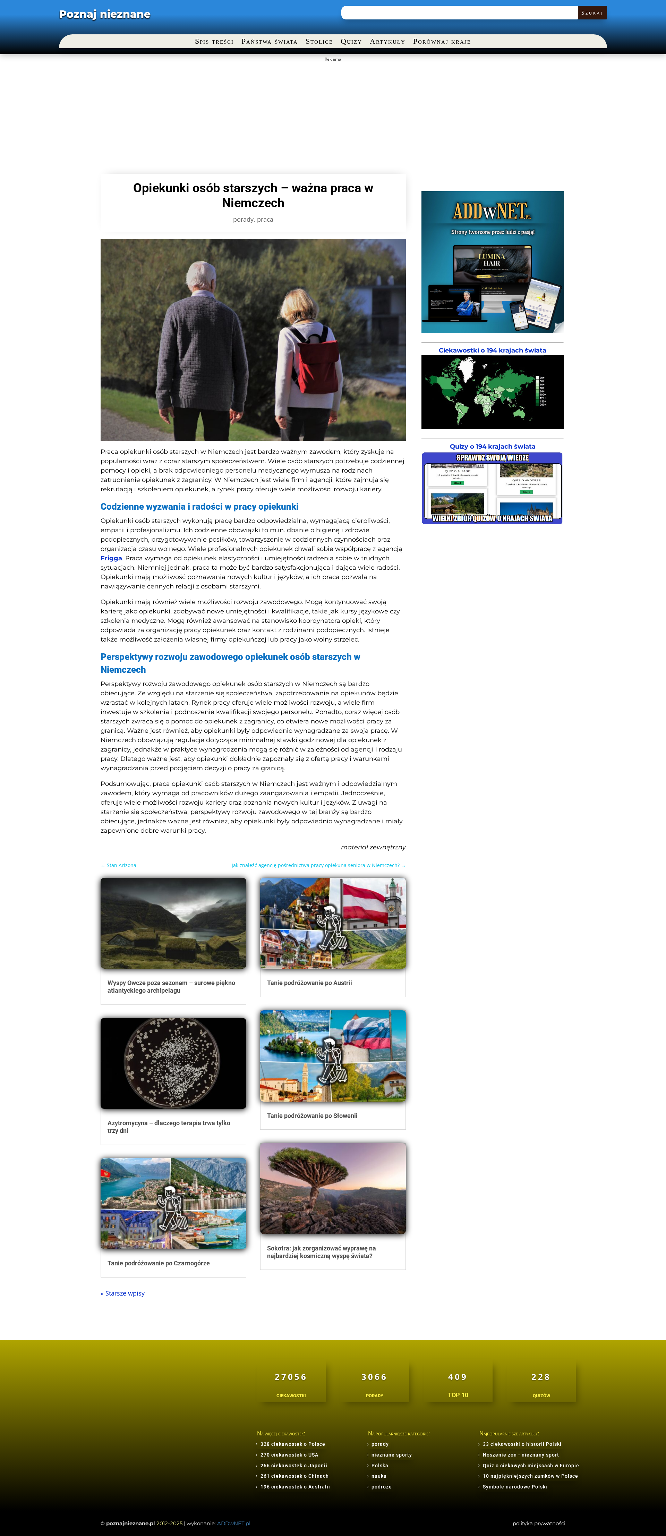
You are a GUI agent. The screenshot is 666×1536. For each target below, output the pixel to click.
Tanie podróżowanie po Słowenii (312, 1115)
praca (265, 219)
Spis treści (214, 42)
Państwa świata (269, 42)
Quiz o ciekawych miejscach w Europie (531, 1465)
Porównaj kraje (442, 42)
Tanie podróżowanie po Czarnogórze (159, 1263)
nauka (379, 1476)
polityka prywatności (539, 1523)
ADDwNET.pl (233, 1523)
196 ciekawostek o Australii (295, 1487)
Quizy (351, 42)
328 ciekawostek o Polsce (293, 1444)
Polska (380, 1465)
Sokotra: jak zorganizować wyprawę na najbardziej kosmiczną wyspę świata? (321, 1252)
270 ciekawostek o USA (289, 1455)
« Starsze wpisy (123, 1293)
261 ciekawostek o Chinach (295, 1476)
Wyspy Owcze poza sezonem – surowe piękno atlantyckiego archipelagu (171, 986)
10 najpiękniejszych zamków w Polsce (530, 1476)
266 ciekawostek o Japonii (294, 1465)
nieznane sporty (392, 1455)
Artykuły (387, 42)
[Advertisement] (333, 113)
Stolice (319, 42)
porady (243, 219)
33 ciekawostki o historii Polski (522, 1444)
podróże (382, 1487)
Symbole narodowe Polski (515, 1487)
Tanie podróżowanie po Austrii (309, 982)
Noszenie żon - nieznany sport (521, 1455)
